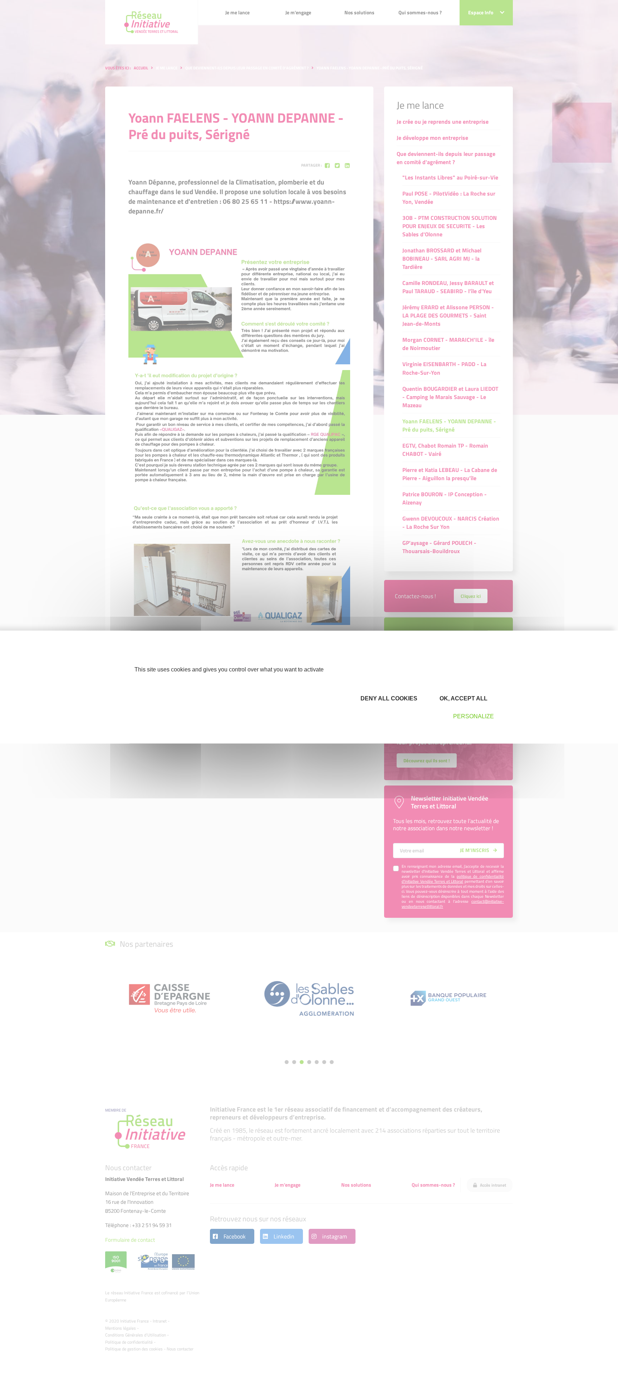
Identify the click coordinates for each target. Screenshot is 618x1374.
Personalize (473, 716)
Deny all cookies (388, 698)
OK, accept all (462, 698)
